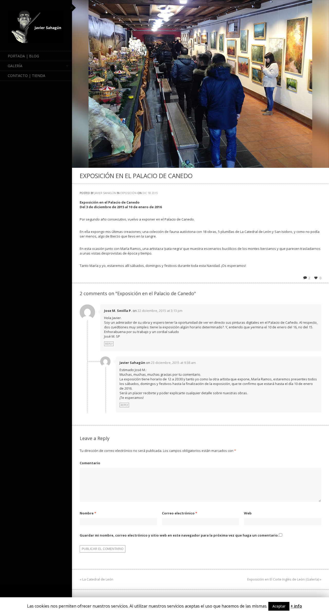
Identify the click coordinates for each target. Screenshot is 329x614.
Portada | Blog (23, 56)
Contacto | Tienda (26, 75)
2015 (155, 193)
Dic (144, 193)
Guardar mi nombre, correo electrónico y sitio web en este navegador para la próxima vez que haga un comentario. (179, 535)
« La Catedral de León (96, 579)
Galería (15, 65)
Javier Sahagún (105, 193)
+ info (296, 606)
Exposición (128, 193)
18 (149, 193)
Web (248, 513)
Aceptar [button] (278, 606)
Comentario (90, 463)
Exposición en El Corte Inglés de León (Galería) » (284, 579)
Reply (109, 344)
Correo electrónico (179, 513)
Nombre (88, 513)
